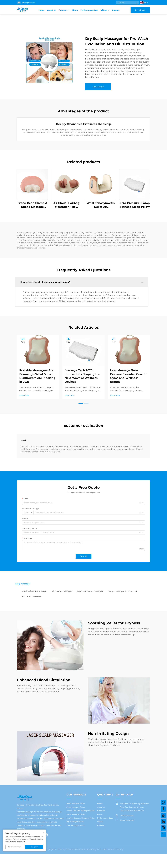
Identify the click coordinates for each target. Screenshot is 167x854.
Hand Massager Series (75, 814)
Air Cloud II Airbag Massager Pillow (66, 204)
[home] (22, 10)
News (75, 10)
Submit (83, 556)
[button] (81, 403)
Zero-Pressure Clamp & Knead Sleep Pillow (135, 204)
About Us (51, 10)
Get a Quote (140, 10)
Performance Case (89, 10)
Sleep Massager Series (75, 807)
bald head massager (31, 596)
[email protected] (29, 3)
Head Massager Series (75, 803)
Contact (116, 10)
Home (42, 10)
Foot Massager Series (75, 825)
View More (24, 395)
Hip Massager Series (74, 821)
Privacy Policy (115, 849)
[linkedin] (163, 821)
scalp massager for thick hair (123, 591)
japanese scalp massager (90, 591)
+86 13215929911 (126, 816)
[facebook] (163, 809)
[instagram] (46, 835)
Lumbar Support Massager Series (80, 818)
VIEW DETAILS (32, 184)
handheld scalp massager (34, 591)
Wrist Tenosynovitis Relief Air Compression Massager (101, 205)
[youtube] (163, 815)
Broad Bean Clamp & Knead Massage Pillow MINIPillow (32, 205)
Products (63, 10)
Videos (104, 10)
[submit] (136, 2)
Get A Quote (98, 87)
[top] (163, 834)
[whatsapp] (163, 802)
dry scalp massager (62, 591)
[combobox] (28, 513)
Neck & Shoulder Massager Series (80, 811)
